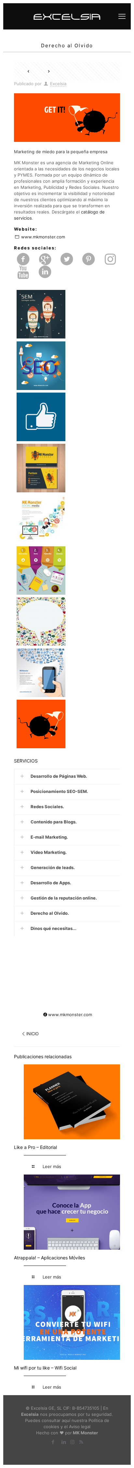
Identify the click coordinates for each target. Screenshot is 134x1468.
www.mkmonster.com (43, 236)
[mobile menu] (121, 16)
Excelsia (58, 83)
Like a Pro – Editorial (35, 1147)
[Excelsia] (67, 16)
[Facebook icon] (52, 1442)
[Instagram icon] (72, 1442)
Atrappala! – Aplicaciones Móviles (49, 1257)
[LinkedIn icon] (63, 1442)
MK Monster (85, 1432)
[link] (67, 776)
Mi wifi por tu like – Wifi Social (45, 1368)
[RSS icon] (81, 1442)
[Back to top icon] (114, 1451)
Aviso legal (79, 1426)
